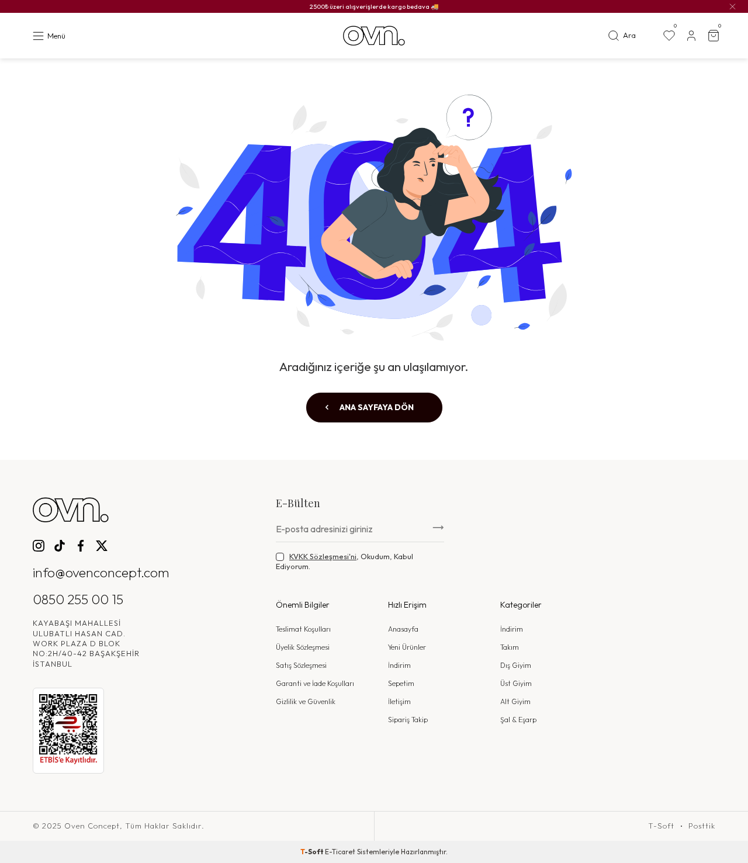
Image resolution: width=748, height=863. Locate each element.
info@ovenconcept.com (101, 572)
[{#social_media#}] (38, 546)
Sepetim (401, 683)
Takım (509, 647)
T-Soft (661, 826)
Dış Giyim (515, 665)
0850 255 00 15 (78, 599)
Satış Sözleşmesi (301, 665)
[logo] (374, 36)
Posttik (701, 826)
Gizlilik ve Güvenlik (305, 701)
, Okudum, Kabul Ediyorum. (344, 561)
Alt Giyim (515, 701)
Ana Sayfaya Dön (376, 407)
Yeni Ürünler (407, 647)
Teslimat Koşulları (303, 629)
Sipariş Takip (408, 719)
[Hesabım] (691, 35)
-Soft (312, 851)
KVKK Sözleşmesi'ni (322, 556)
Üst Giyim (516, 683)
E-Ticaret (340, 851)
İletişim (399, 701)
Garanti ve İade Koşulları (315, 683)
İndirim (399, 665)
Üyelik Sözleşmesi (303, 647)
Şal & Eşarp (518, 719)
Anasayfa (403, 629)
